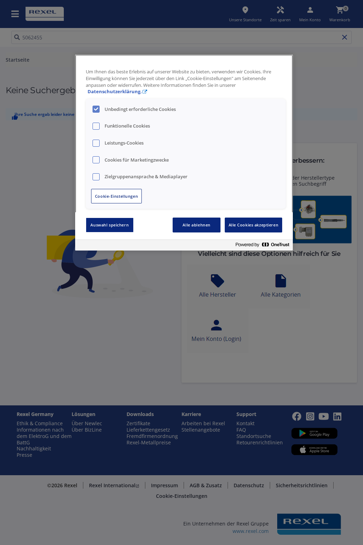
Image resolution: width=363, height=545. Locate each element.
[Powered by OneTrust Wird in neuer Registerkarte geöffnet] (262, 246)
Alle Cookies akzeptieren (254, 224)
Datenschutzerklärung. (115, 92)
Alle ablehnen (196, 224)
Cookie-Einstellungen (116, 196)
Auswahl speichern (109, 224)
